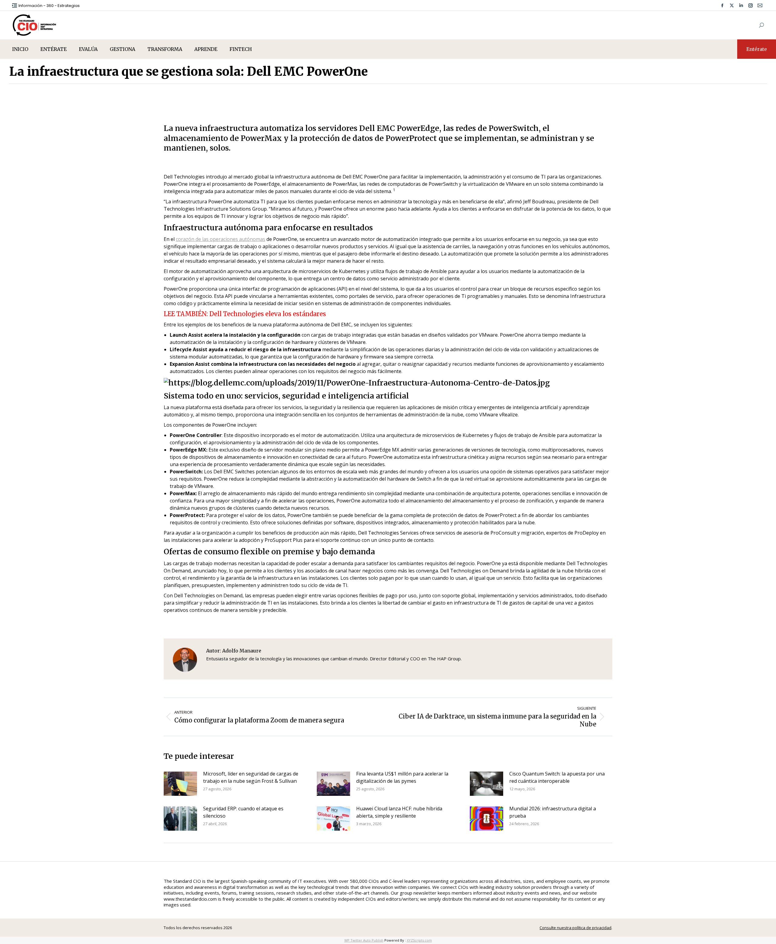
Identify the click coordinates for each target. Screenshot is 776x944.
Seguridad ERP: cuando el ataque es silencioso (243, 812)
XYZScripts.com (419, 940)
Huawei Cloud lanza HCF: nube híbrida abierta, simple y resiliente (399, 812)
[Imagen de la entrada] (180, 784)
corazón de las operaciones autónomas (220, 239)
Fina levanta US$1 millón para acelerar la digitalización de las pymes (402, 777)
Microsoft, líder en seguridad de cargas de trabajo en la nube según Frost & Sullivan (250, 777)
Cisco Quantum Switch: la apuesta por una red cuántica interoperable (557, 777)
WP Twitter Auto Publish (363, 940)
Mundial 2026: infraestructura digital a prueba (552, 812)
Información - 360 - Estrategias (49, 5)
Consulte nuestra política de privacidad (575, 927)
